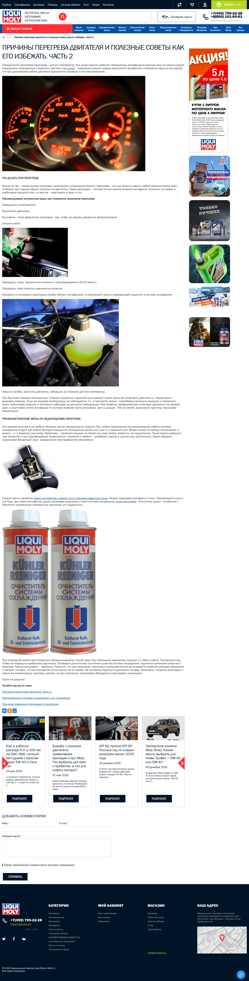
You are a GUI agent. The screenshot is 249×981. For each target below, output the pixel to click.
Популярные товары (58, 949)
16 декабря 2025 (110, 763)
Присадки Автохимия (202, 29)
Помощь (53, 4)
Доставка (38, 4)
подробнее (19, 798)
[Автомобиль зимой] (209, 306)
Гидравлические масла (106, 29)
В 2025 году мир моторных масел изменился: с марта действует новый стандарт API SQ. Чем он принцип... (116, 773)
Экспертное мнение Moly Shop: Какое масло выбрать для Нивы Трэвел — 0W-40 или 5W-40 (163, 754)
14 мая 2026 (14, 771)
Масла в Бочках (56, 945)
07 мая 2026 (60, 775)
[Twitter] (4, 939)
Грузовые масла (91, 29)
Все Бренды (240, 29)
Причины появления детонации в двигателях (30, 704)
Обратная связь (156, 917)
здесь (70, 68)
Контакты (108, 4)
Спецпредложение (58, 933)
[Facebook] (14, 939)
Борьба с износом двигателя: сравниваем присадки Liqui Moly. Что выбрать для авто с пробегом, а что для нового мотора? (69, 758)
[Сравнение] (179, 4)
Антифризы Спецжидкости (186, 29)
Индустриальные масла (168, 29)
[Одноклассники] (9, 711)
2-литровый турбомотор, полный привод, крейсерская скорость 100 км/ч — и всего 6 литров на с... (23, 781)
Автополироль (55, 929)
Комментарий (12, 836)
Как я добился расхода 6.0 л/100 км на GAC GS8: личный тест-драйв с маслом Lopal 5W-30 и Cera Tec (23, 756)
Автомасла (54, 913)
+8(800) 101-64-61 (226, 16)
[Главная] (3, 37)
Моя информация (107, 913)
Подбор (6, 4)
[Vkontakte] (24, 939)
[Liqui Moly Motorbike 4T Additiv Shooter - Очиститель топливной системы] (209, 345)
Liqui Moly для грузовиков (61, 941)
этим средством (125, 501)
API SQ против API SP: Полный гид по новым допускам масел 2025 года (116, 752)
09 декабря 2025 (156, 767)
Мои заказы (104, 917)
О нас (150, 925)
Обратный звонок (20, 924)
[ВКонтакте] (4, 711)
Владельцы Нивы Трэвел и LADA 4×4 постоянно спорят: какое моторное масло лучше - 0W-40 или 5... (162, 777)
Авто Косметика (215, 29)
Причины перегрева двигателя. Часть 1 (27, 691)
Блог (86, 4)
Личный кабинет (70, 4)
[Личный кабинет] (205, 4)
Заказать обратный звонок (226, 20)
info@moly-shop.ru (157, 952)
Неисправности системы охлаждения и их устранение (36, 697)
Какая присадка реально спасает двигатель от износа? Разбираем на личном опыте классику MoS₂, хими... (69, 785)
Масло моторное (78, 29)
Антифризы (54, 925)
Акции (96, 4)
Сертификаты (22, 4)
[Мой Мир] (14, 711)
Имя (6, 823)
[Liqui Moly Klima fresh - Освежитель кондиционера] (209, 195)
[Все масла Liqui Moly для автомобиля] (209, 240)
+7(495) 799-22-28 (226, 13)
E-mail (64, 823)
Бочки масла (152, 29)
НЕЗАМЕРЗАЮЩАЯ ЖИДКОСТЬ (64, 937)
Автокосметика (56, 917)
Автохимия (54, 921)
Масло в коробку (122, 29)
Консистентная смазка (137, 29)
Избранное (104, 921)
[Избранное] (192, 4)
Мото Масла (228, 29)
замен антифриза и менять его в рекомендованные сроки (71, 498)
